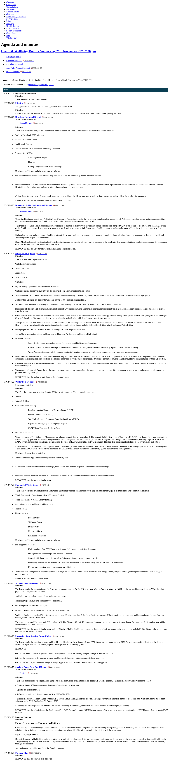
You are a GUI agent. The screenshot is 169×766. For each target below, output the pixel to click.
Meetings (10, 23)
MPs (8, 35)
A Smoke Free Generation (33, 583)
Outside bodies (12, 26)
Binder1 (29, 673)
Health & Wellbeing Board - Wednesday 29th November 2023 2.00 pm (48, 51)
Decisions (10, 9)
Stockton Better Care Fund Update (37, 667)
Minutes (25, 103)
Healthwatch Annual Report (34, 117)
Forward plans (12, 19)
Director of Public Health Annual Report (39, 205)
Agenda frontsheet (20, 60)
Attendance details (13, 57)
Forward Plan (28, 753)
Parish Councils (12, 28)
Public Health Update (31, 253)
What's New (11, 38)
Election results (12, 12)
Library (9, 21)
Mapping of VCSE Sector (32, 485)
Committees (11, 4)
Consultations (12, 7)
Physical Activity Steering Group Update (39, 636)
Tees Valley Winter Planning (24, 68)
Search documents (14, 31)
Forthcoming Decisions (16, 16)
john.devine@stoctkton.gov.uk (41, 84)
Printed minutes (18, 71)
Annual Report (31, 123)
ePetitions (10, 14)
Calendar (10, 2)
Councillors (11, 33)
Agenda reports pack (14, 64)
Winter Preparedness (31, 382)
